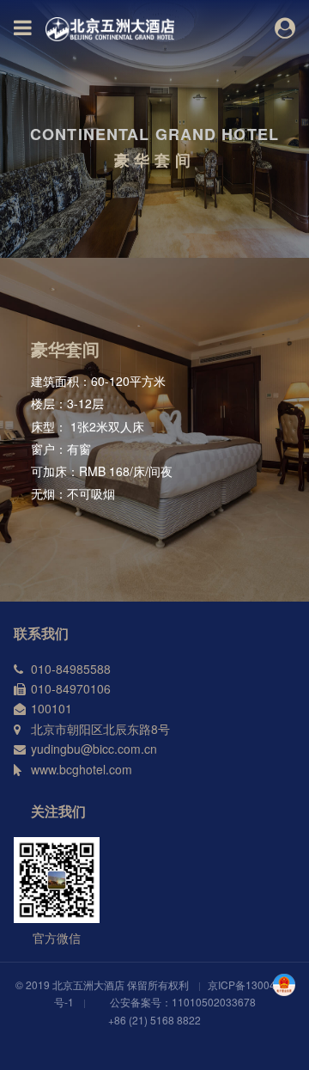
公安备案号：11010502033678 (183, 1001)
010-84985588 (71, 668)
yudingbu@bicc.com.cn (94, 748)
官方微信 (57, 937)
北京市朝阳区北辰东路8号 (100, 728)
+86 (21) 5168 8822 (154, 1019)
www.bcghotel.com (81, 769)
